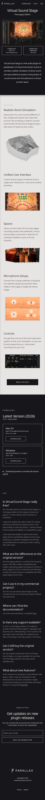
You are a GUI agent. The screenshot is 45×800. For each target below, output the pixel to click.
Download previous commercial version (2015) (21, 472)
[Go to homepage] (8, 4)
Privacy (19, 790)
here (34, 613)
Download (15, 439)
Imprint (26, 790)
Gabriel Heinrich (26, 780)
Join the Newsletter (22, 740)
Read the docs (22, 382)
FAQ (41, 4)
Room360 (23, 685)
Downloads (26, 4)
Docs (36, 4)
